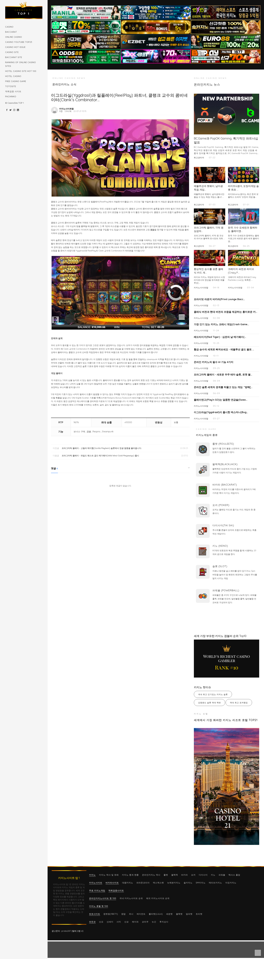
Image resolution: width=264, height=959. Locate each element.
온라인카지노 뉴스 (207, 84)
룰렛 (166, 875)
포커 (193, 875)
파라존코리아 (143, 882)
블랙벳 (179, 914)
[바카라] (203, 490)
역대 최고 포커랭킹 (239, 702)
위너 (131, 914)
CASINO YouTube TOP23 (18, 42)
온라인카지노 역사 (151, 875)
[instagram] (14, 110)
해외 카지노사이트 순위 (158, 898)
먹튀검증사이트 (116, 890)
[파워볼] (203, 596)
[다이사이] (203, 531)
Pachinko (10, 96)
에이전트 (141, 914)
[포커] (203, 511)
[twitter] (10, 110)
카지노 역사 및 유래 (109, 875)
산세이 (110, 921)
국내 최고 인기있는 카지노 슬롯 (213, 694)
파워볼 (222, 875)
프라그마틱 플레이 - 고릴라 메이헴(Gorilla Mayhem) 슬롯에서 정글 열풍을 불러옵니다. (102, 448)
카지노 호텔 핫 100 (98, 906)
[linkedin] (18, 110)
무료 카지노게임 (97, 890)
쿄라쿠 (145, 921)
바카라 (184, 875)
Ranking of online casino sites (20, 64)
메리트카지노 (215, 882)
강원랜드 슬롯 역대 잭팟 (209, 702)
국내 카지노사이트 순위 (131, 898)
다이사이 (203, 875)
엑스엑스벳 (158, 882)
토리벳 (199, 914)
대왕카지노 (127, 882)
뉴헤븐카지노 (173, 882)
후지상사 (164, 921)
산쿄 (126, 921)
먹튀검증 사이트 (13, 91)
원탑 (123, 914)
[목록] (187, 109)
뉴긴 (154, 921)
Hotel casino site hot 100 (20, 71)
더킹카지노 (230, 882)
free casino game (15, 81)
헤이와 (135, 921)
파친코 (92, 921)
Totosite (10, 86)
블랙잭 (174, 875)
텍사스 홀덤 (234, 875)
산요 (101, 921)
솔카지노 (188, 882)
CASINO (9, 27)
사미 (119, 921)
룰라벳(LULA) (156, 914)
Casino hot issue (15, 47)
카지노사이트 (95, 882)
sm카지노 (201, 882)
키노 (213, 875)
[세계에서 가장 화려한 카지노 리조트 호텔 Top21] (226, 786)
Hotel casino (13, 76)
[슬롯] (203, 572)
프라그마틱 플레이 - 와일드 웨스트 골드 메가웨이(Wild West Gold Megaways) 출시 (100, 455)
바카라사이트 (112, 882)
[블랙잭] (203, 470)
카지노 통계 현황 (130, 875)
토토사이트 (94, 914)
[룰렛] (203, 449)
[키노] (203, 551)
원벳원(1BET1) (110, 914)
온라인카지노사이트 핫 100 (102, 898)
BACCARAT (11, 32)
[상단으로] (257, 952)
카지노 (92, 875)
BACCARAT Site (13, 57)
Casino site (12, 52)
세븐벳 (169, 914)
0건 (61, 111)
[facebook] (6, 110)
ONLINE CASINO (13, 37)
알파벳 (189, 914)
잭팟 (152, 229)
